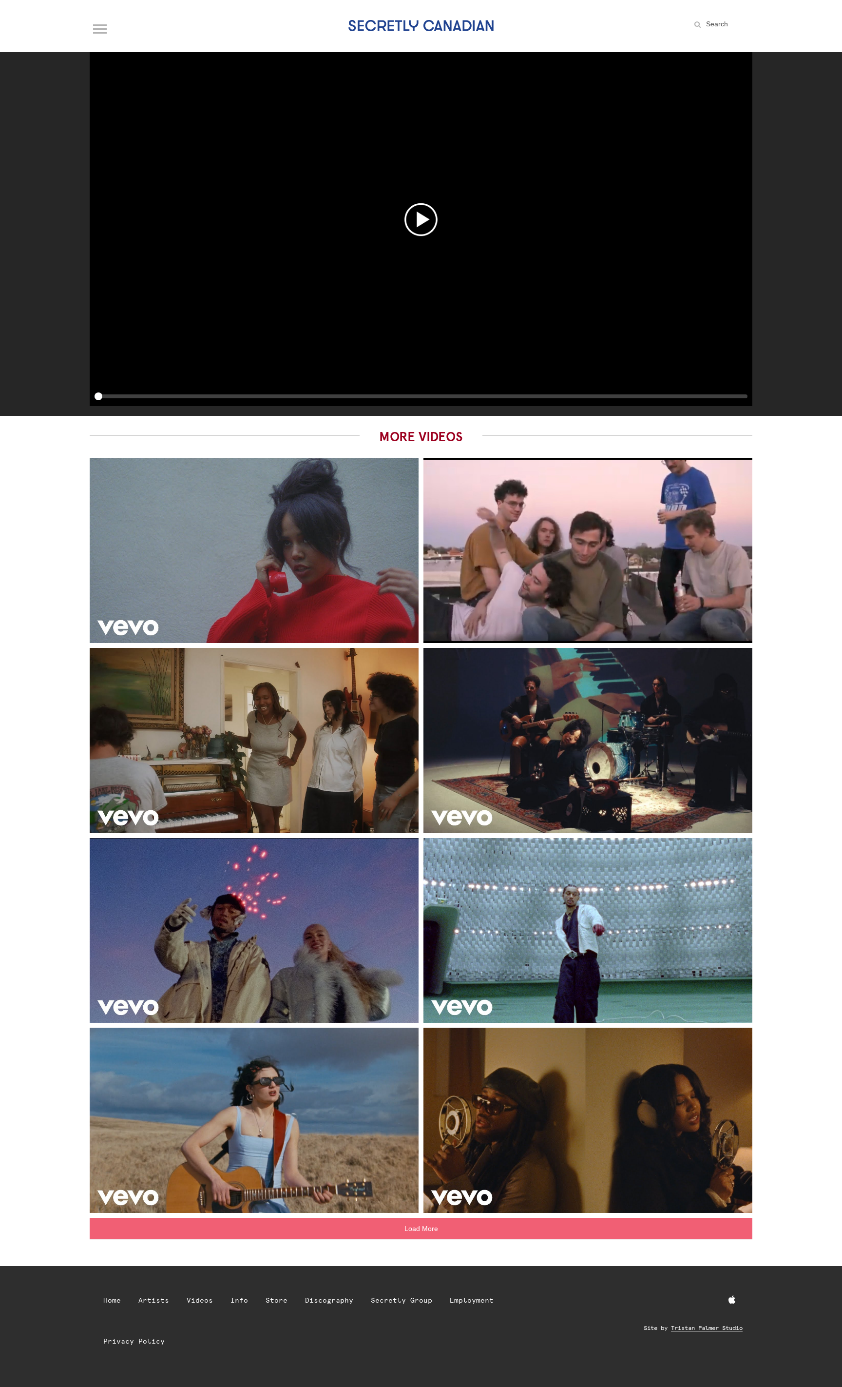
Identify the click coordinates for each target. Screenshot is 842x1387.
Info (239, 1300)
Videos (200, 1300)
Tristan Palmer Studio (707, 1328)
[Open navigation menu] (100, 27)
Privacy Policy (134, 1341)
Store (276, 1300)
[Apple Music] (732, 1300)
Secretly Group (401, 1300)
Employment (472, 1300)
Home (112, 1300)
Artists (153, 1300)
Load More (421, 1228)
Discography (329, 1300)
